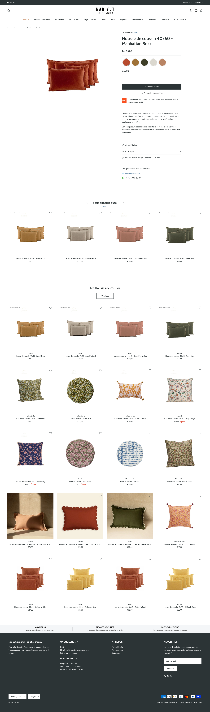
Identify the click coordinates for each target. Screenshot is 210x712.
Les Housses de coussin (105, 288)
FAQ (62, 647)
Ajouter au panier (151, 87)
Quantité (125, 71)
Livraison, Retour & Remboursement (74, 650)
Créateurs (165, 20)
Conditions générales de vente (167, 702)
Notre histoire (117, 647)
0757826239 (75, 666)
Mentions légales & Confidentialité (190, 702)
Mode (113, 20)
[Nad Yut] (105, 11)
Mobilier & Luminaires (42, 20)
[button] (126, 62)
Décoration (59, 20)
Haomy (135, 33)
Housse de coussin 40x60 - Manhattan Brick (28, 28)
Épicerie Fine (152, 20)
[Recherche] (8, 10)
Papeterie (123, 20)
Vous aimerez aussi (105, 202)
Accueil (9, 28)
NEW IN (26, 20)
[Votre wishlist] (196, 10)
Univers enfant (137, 20)
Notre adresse (117, 650)
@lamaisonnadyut (76, 669)
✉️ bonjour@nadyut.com (132, 173)
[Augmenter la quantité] (139, 76)
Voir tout (105, 206)
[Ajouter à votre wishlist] (50, 213)
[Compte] (190, 10)
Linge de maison (90, 20)
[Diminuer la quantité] (125, 76)
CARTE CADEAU (180, 20)
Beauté (103, 20)
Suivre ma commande (68, 653)
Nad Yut (16, 702)
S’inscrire (170, 668)
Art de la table (74, 20)
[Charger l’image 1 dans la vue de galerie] (73, 75)
